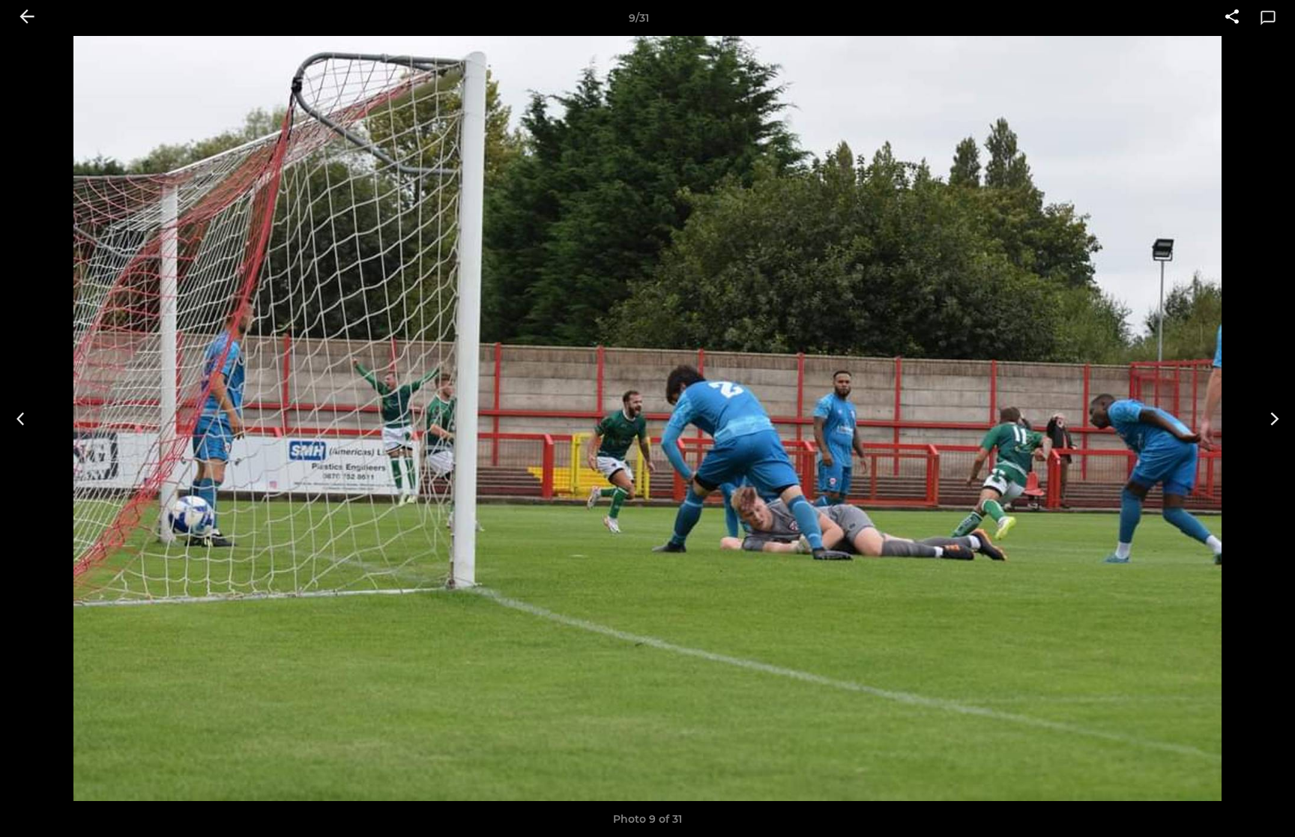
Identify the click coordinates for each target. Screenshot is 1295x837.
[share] (1232, 17)
